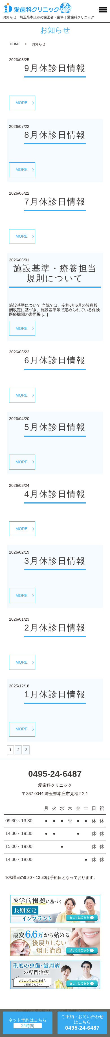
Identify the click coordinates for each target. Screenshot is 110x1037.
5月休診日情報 (55, 427)
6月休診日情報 (55, 360)
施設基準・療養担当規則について (55, 273)
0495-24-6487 (55, 773)
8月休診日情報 (55, 134)
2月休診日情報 (55, 627)
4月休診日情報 (55, 494)
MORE (21, 102)
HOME (15, 44)
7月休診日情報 (55, 201)
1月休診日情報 (55, 694)
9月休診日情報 (55, 68)
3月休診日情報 (55, 560)
